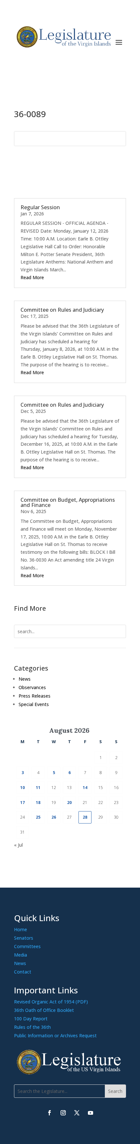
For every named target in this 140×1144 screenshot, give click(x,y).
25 (38, 817)
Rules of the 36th (32, 1027)
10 (22, 787)
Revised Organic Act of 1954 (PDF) (51, 1002)
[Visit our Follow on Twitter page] (77, 1113)
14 (85, 787)
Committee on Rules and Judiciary (62, 309)
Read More (32, 277)
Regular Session (40, 207)
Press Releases (34, 696)
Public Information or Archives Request (55, 1035)
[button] (119, 42)
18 (38, 802)
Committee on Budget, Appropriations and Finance (68, 502)
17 (22, 802)
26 (53, 817)
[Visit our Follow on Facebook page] (49, 1113)
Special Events (34, 704)
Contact (22, 972)
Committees (27, 946)
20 (69, 802)
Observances (32, 687)
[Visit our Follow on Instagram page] (63, 1113)
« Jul (18, 845)
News (25, 679)
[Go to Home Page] (63, 37)
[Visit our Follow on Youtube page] (90, 1113)
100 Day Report (31, 1018)
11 (38, 787)
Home (20, 929)
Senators (23, 938)
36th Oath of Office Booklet (44, 1010)
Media (20, 955)
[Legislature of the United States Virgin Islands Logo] (70, 1073)
